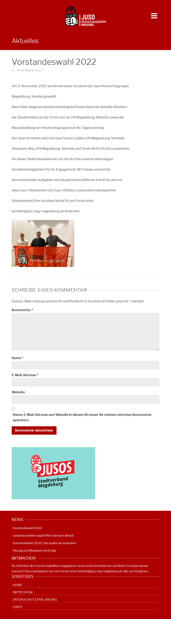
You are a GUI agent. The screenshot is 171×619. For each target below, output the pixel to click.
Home (18, 585)
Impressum (23, 592)
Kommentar (22, 310)
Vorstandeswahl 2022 (27, 528)
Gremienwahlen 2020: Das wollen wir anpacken (44, 543)
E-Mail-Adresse (25, 375)
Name (17, 358)
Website (18, 392)
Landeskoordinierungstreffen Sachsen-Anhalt (43, 535)
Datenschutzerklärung (35, 599)
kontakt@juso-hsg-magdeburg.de (99, 571)
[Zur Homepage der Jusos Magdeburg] (53, 473)
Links (18, 607)
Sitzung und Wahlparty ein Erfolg (34, 550)
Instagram (141, 571)
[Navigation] (154, 15)
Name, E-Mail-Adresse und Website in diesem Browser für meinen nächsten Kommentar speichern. (82, 417)
